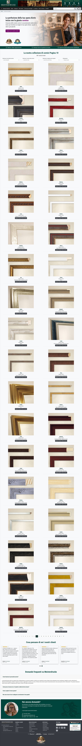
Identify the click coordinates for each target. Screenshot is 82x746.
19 (57, 636)
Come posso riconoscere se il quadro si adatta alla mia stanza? (16, 687)
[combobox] (62, 725)
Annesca (61, 436)
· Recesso (16, 728)
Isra (21, 277)
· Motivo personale (32, 723)
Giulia (21, 309)
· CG (16, 726)
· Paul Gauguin (45, 726)
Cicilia (21, 404)
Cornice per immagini (28, 8)
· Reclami (16, 730)
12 (41, 636)
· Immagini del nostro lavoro (33, 728)
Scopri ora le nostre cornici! (13, 31)
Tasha (21, 532)
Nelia (21, 86)
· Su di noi (16, 731)
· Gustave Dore (45, 730)
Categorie (16, 8)
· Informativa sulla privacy (19, 727)
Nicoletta (61, 118)
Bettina (20, 500)
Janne (61, 86)
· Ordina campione (31, 731)
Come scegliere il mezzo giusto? (10, 690)
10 (36, 636)
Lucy (21, 213)
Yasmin (20, 150)
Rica (21, 373)
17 (52, 636)
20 (59, 636)
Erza (61, 373)
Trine (21, 436)
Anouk (21, 341)
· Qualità (30, 727)
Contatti (47, 8)
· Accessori (30, 730)
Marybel (61, 309)
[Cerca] (75, 9)
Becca (61, 245)
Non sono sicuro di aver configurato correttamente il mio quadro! (16, 694)
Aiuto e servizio (42, 8)
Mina (21, 595)
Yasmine (61, 627)
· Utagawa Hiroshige (46, 728)
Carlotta (21, 245)
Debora (61, 150)
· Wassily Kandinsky (46, 727)
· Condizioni (17, 724)
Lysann (61, 532)
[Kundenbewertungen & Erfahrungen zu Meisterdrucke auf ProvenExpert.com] (17, 41)
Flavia (61, 277)
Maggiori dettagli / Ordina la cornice (20, 90)
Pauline (61, 595)
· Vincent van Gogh (45, 723)
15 (48, 636)
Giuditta (21, 118)
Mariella (21, 627)
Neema (61, 404)
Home (2, 11)
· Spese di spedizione (32, 726)
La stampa (35, 8)
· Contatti (16, 723)
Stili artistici (21, 8)
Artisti (12, 8)
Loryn (61, 341)
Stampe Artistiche (6, 8)
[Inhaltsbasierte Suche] (77, 9)
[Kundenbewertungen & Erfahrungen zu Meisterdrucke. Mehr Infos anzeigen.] (75, 726)
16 (50, 636)
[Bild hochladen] (80, 9)
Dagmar (61, 468)
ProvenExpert (8, 661)
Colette (61, 213)
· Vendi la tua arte (31, 724)
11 (39, 636)
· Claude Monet (45, 724)
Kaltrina (21, 182)
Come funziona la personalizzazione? (10, 676)
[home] (2, 9)
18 (55, 636)
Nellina (61, 500)
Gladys (21, 563)
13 (43, 636)
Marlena (61, 182)
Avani (21, 468)
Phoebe (61, 563)
